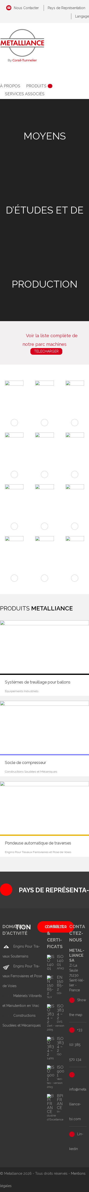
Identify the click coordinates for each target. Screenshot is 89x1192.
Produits (36, 86)
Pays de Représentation (66, 8)
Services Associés (24, 94)
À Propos (10, 86)
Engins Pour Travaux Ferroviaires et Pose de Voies (22, 976)
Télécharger (46, 351)
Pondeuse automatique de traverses (38, 843)
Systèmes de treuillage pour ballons (37, 682)
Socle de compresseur (25, 762)
